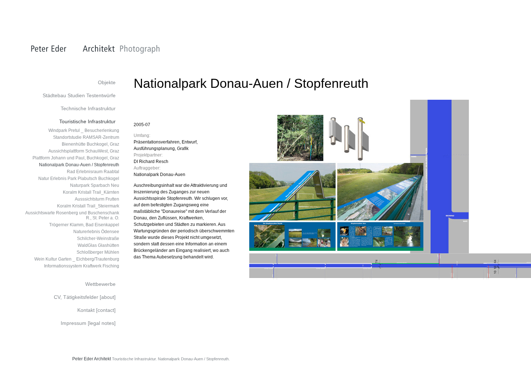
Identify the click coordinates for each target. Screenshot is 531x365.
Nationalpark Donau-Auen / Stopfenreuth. (194, 359)
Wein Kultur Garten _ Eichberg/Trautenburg (76, 259)
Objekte (107, 82)
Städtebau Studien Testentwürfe (79, 95)
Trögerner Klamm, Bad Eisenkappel (84, 224)
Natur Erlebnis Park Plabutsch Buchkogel (78, 178)
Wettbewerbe (100, 284)
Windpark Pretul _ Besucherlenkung (83, 130)
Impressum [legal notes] (88, 323)
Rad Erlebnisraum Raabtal (93, 171)
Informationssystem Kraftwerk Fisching (81, 266)
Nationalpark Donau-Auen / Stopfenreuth (79, 164)
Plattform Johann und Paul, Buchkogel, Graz (76, 157)
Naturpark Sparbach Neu (94, 185)
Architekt (102, 358)
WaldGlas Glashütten (98, 245)
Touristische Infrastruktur (87, 121)
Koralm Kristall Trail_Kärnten (91, 192)
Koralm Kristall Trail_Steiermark (88, 206)
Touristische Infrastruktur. (134, 359)
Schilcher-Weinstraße (98, 238)
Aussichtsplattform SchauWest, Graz (83, 151)
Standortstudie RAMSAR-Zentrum (86, 137)
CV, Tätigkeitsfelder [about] (85, 297)
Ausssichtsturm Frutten (97, 199)
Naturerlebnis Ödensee (96, 231)
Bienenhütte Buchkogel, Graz (90, 144)
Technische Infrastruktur (88, 108)
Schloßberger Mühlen (98, 252)
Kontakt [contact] (96, 310)
